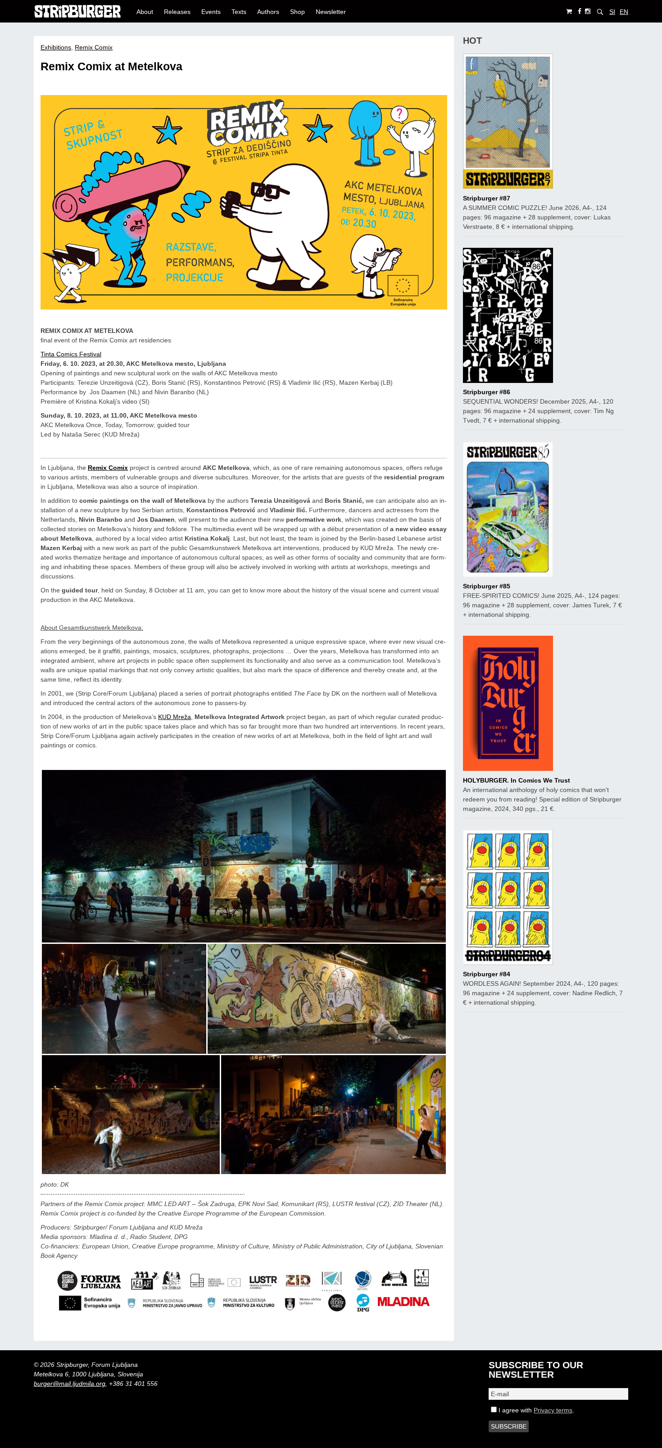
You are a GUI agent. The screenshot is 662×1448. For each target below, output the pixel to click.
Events (211, 11)
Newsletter (331, 11)
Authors (268, 11)
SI (612, 11)
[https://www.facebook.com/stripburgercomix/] (579, 11)
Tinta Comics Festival (71, 354)
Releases (177, 11)
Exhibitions (56, 47)
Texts (238, 11)
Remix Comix (94, 47)
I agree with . (535, 1410)
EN (624, 11)
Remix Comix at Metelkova (111, 66)
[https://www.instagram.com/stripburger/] (587, 11)
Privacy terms (553, 1410)
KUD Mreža (174, 716)
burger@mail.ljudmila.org (69, 1383)
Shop (297, 11)
